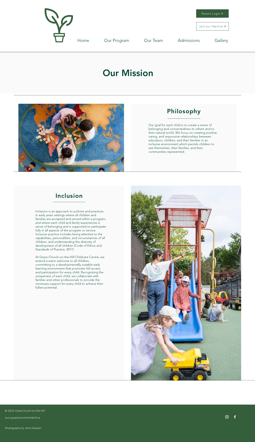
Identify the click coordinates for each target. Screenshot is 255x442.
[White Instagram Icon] (227, 417)
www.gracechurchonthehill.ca (22, 417)
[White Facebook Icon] (235, 417)
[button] (112, 40)
